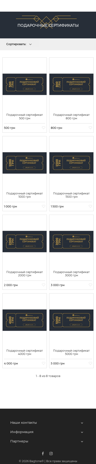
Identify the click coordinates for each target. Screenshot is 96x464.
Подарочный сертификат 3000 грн (71, 273)
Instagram (51, 453)
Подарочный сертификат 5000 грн (71, 352)
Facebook (43, 453)
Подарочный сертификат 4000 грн (24, 352)
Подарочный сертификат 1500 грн (71, 195)
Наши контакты (23, 423)
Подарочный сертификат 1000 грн (24, 195)
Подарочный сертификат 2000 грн (24, 273)
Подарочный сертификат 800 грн (71, 116)
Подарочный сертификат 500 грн (24, 116)
